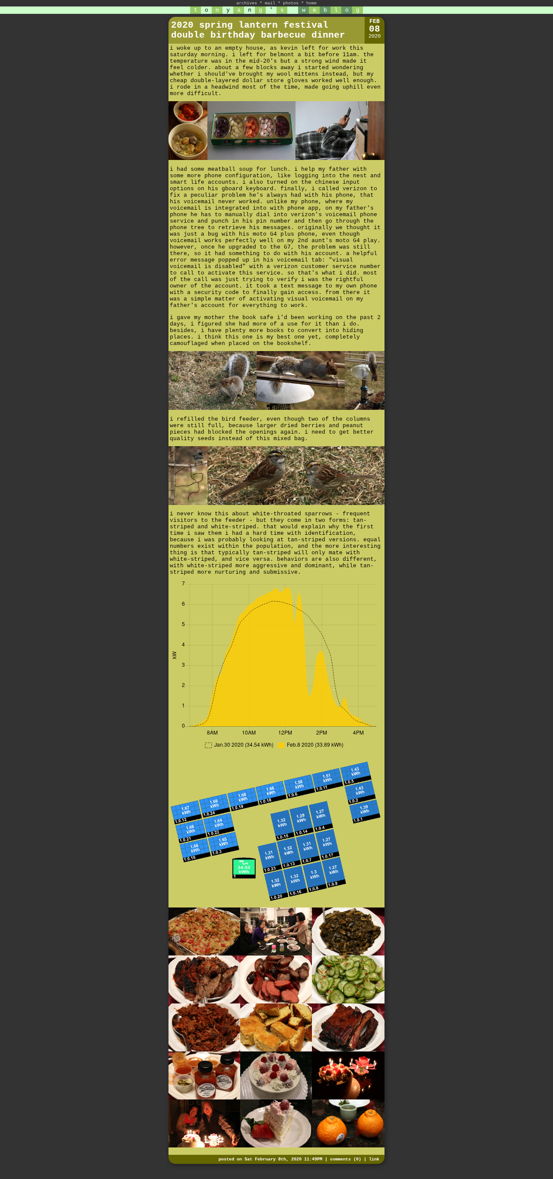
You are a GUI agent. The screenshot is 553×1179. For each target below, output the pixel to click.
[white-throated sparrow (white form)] (251, 475)
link (374, 1159)
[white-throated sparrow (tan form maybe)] (340, 475)
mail (270, 3)
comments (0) (345, 1159)
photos (291, 3)
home (311, 3)
